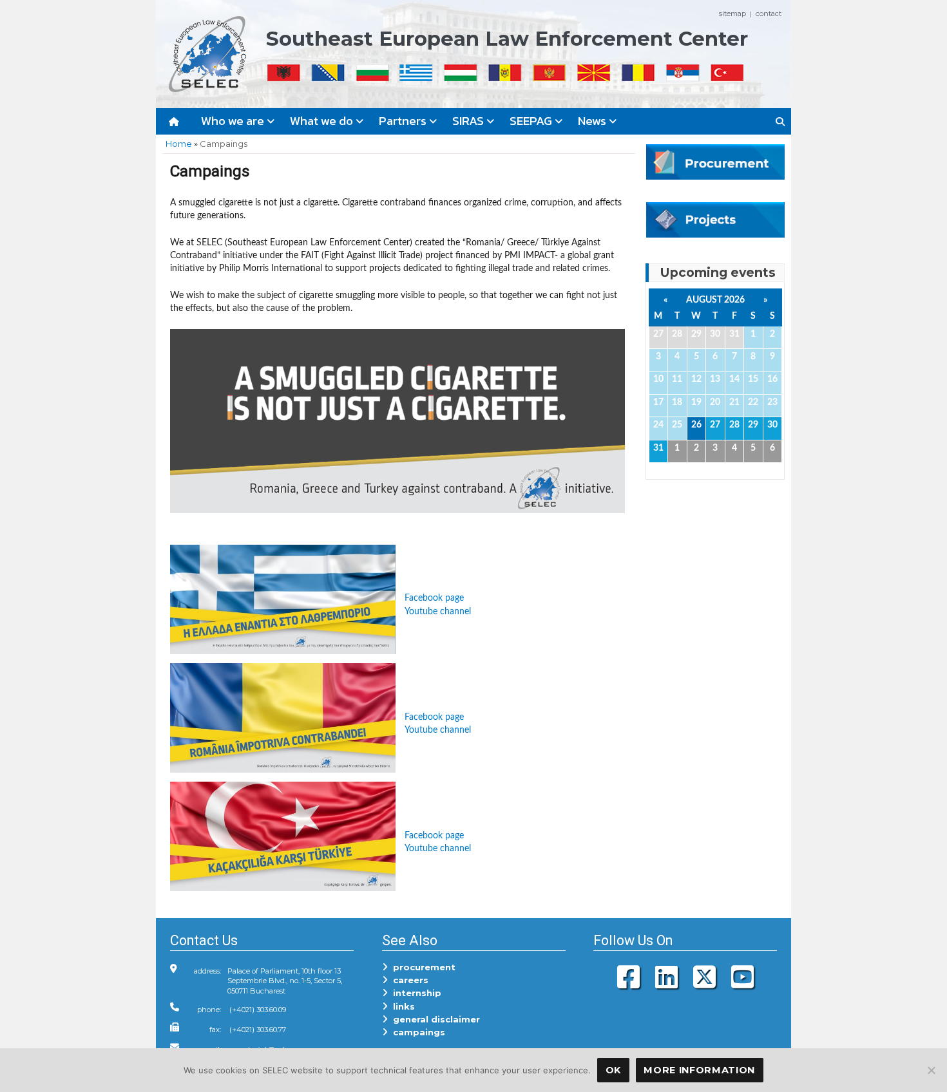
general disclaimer (434, 1019)
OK (613, 1070)
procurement (421, 967)
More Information (699, 1070)
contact (768, 13)
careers (408, 980)
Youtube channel (438, 611)
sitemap (732, 13)
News (593, 120)
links (401, 1006)
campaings (416, 1032)
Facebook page (434, 598)
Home (179, 143)
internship (414, 993)
